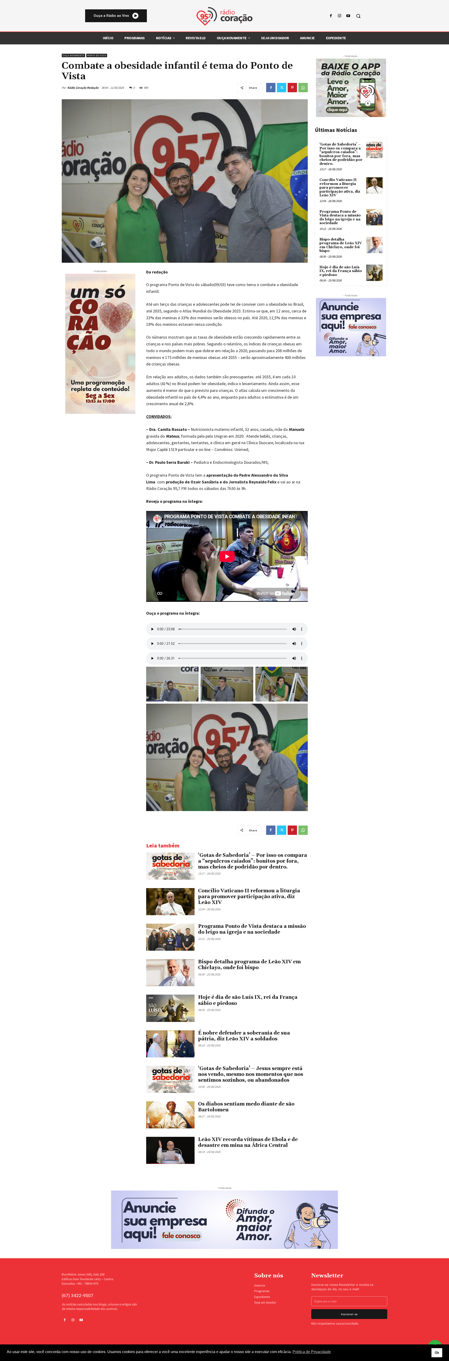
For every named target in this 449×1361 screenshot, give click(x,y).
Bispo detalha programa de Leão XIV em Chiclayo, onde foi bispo (249, 965)
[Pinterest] (292, 87)
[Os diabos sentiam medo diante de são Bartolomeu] (170, 1114)
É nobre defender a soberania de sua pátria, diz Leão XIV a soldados (244, 1036)
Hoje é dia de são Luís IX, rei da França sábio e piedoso (340, 271)
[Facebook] (331, 16)
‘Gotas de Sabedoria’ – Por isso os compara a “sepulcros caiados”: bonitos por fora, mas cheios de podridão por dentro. (252, 861)
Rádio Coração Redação (82, 88)
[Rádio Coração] (224, 16)
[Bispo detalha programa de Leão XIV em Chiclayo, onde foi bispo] (170, 972)
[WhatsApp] (303, 87)
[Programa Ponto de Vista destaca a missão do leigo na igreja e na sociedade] (170, 937)
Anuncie (259, 1285)
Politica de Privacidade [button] (312, 1352)
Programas (262, 1291)
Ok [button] (437, 1352)
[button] (358, 15)
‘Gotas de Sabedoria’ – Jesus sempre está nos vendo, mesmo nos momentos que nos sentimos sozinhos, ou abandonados (250, 1074)
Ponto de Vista (96, 55)
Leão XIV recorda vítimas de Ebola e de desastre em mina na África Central (248, 1142)
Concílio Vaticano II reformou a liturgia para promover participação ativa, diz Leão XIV (249, 897)
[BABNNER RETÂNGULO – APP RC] (351, 88)
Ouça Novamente (73, 55)
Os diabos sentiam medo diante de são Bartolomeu (246, 1107)
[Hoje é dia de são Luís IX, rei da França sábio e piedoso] (170, 1008)
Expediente (262, 1297)
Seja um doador (265, 1302)
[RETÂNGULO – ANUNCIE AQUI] (351, 327)
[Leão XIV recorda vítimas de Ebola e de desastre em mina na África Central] (170, 1150)
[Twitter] (281, 87)
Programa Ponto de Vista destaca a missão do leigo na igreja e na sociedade (252, 929)
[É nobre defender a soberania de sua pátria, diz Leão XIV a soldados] (170, 1043)
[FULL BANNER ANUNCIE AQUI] (224, 1220)
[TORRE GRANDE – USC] (100, 344)
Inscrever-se (349, 1314)
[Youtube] (348, 16)
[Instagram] (340, 16)
